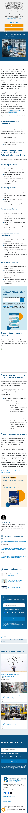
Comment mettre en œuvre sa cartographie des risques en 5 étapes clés (13, 542)
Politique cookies (7, 799)
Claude (7, 32)
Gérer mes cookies (14, 22)
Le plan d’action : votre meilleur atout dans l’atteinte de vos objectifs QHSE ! (13, 557)
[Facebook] (7, 793)
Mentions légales (7, 801)
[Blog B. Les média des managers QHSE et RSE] (14, 780)
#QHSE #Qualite (4, 544)
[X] (10, 793)
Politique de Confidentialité (8, 306)
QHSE (7, 34)
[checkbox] (14, 612)
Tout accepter (14, 25)
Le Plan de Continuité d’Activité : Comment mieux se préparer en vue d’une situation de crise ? (13, 550)
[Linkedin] (4, 793)
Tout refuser (14, 29)
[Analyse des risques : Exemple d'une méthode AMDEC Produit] (14, 712)
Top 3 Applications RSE (14, 587)
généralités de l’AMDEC (15, 110)
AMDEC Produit (12, 112)
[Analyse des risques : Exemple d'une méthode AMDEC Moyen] (14, 687)
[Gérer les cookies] (3, 810)
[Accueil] (3, 34)
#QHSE (2, 552)
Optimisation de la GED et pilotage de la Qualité (15, 581)
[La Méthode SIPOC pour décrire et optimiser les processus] (14, 663)
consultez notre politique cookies (14, 18)
